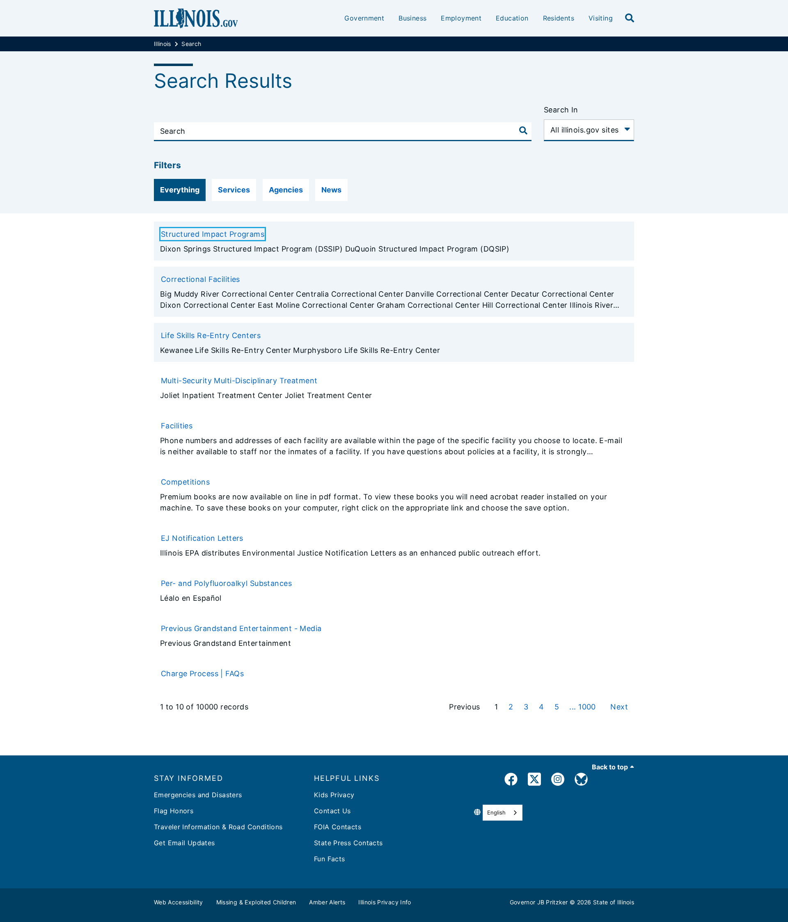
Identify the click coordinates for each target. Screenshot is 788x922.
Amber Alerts (327, 902)
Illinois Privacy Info (384, 902)
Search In (561, 109)
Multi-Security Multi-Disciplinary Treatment (239, 380)
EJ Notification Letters (202, 538)
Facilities (176, 425)
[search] (629, 18)
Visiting (601, 18)
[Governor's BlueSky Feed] (581, 781)
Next (619, 706)
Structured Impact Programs (212, 234)
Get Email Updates (184, 843)
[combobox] (502, 813)
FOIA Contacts (337, 827)
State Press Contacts (348, 843)
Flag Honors (173, 811)
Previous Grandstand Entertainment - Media (241, 628)
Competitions (185, 482)
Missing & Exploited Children (256, 902)
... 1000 (583, 706)
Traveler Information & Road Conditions (218, 827)
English (496, 812)
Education (512, 18)
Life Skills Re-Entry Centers (211, 335)
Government (364, 18)
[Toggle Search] (523, 130)
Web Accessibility (178, 902)
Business (412, 18)
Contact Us (332, 811)
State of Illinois (613, 902)
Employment (461, 18)
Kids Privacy (334, 795)
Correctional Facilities (200, 279)
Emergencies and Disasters (198, 795)
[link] (511, 781)
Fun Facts (329, 859)
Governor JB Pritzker (539, 902)
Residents (558, 18)
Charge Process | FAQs (202, 673)
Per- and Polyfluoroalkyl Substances (226, 583)
